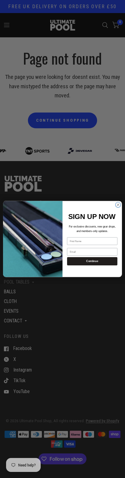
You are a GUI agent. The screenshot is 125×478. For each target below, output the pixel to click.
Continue (92, 261)
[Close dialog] (118, 204)
